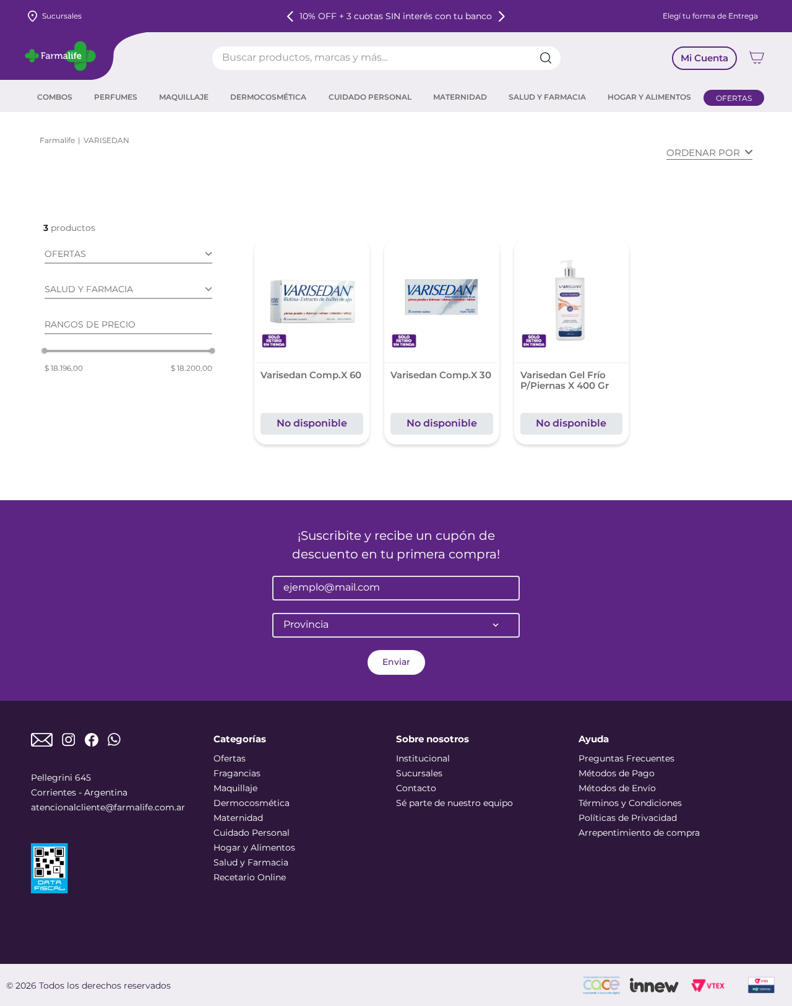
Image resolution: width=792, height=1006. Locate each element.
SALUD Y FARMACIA (547, 97)
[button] (128, 256)
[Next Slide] (501, 16)
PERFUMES (115, 97)
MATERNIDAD (460, 97)
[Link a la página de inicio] (57, 140)
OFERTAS (734, 98)
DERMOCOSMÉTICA (268, 97)
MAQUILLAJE (184, 97)
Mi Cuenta (704, 58)
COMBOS (54, 97)
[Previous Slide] (290, 16)
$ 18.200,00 (191, 368)
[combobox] (386, 58)
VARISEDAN (106, 140)
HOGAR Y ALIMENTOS (649, 97)
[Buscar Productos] (550, 58)
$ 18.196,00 (64, 368)
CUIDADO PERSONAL (370, 97)
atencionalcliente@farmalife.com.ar (108, 807)
